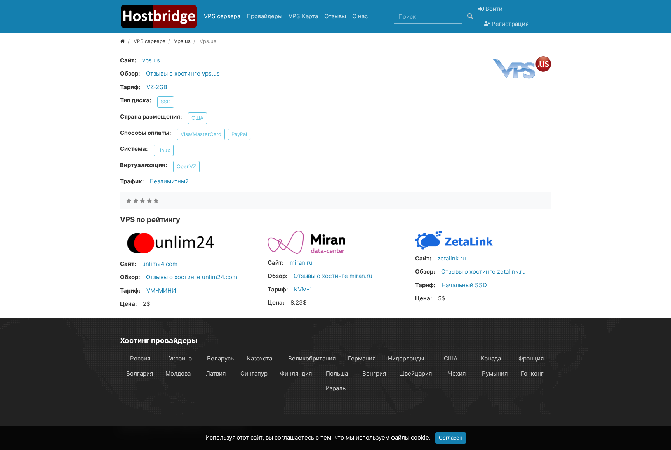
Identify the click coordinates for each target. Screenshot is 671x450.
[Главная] (122, 41)
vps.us (151, 60)
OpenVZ (186, 166)
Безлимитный (169, 181)
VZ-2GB (156, 87)
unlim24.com (159, 263)
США (197, 118)
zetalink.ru (451, 258)
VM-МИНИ (161, 290)
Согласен (450, 437)
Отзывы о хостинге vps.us (183, 73)
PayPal (239, 134)
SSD (165, 101)
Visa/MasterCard (201, 134)
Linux (163, 150)
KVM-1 (303, 289)
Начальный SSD (464, 285)
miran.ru (301, 262)
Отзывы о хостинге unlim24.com (191, 277)
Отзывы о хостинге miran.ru (333, 275)
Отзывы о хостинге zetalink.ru (483, 271)
